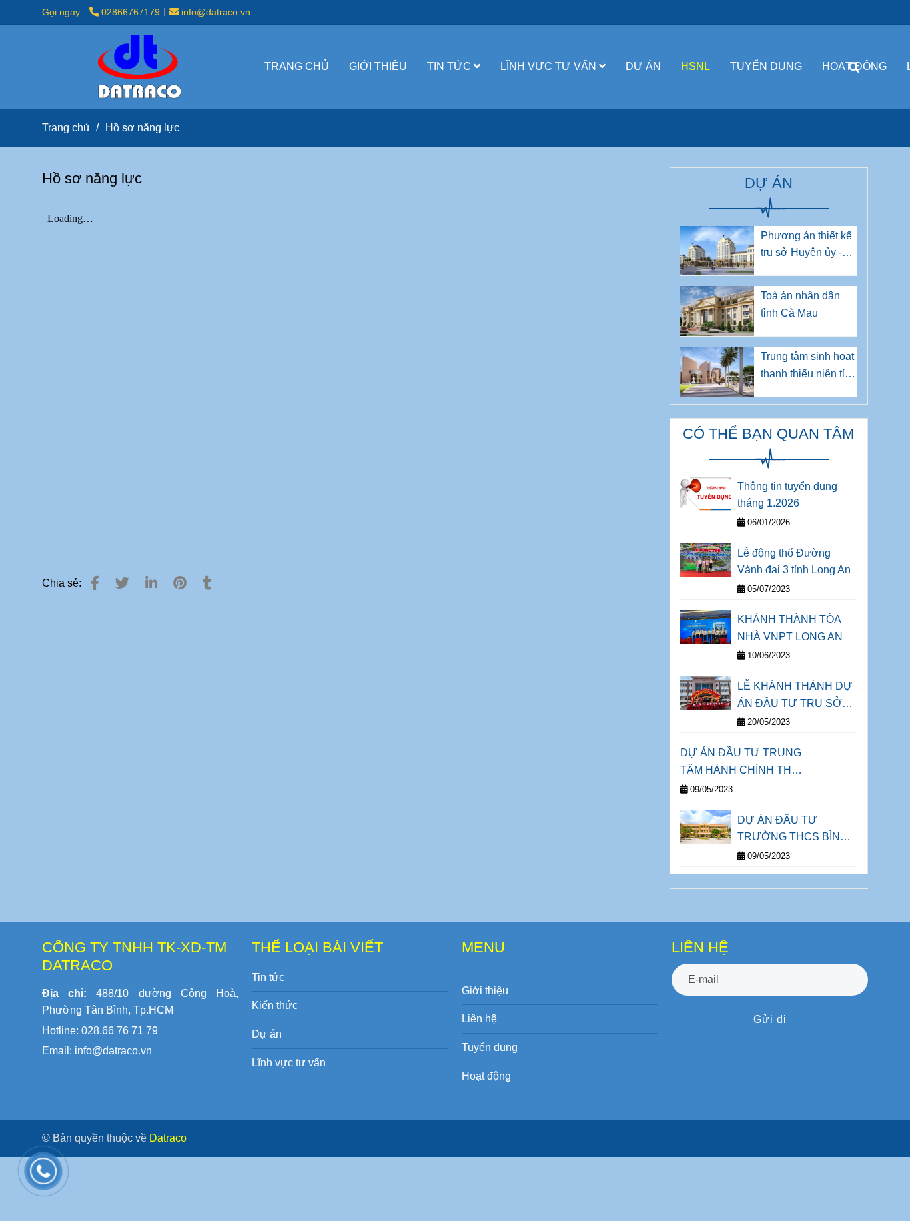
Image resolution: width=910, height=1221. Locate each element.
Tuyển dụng (490, 1047)
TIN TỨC (450, 66)
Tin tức (268, 977)
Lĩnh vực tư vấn (289, 1062)
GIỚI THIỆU (378, 66)
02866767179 (130, 12)
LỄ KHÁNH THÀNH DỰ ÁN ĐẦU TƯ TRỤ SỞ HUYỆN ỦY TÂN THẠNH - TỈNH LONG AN (795, 696)
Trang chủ (65, 127)
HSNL (695, 66)
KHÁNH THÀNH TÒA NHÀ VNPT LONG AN (790, 628)
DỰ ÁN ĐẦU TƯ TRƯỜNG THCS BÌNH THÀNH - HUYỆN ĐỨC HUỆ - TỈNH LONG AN (794, 830)
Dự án (267, 1034)
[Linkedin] (151, 583)
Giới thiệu (485, 990)
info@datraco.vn (215, 12)
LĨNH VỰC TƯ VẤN (549, 66)
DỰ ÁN (643, 66)
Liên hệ (479, 1018)
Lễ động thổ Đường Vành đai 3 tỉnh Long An (794, 561)
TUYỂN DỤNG (766, 66)
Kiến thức (275, 1005)
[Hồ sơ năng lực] (138, 67)
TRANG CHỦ (296, 66)
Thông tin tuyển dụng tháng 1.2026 (787, 495)
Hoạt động (486, 1076)
